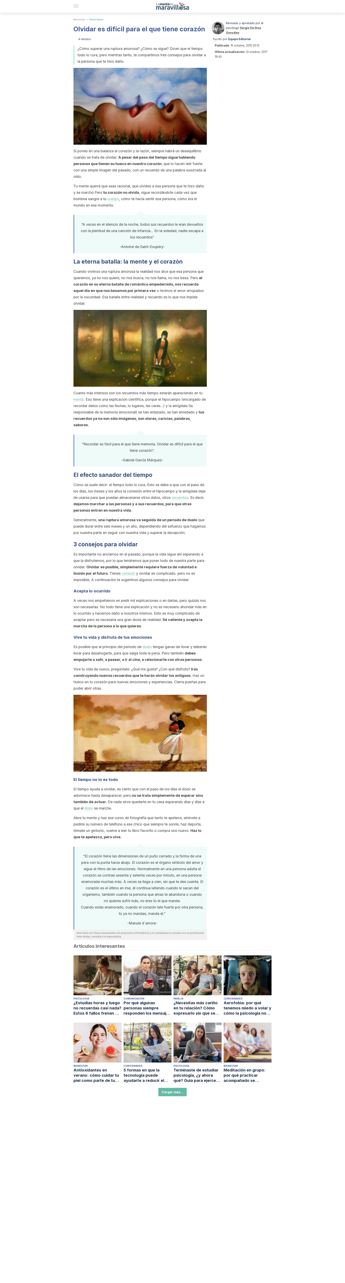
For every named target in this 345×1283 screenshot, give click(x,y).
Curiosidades (233, 998)
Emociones (96, 19)
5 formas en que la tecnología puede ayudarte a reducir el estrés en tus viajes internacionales (144, 1075)
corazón (129, 573)
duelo (147, 647)
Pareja (178, 998)
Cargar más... (172, 1092)
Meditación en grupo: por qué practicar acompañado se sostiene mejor (245, 1075)
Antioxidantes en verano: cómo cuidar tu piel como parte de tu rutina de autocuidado (96, 1075)
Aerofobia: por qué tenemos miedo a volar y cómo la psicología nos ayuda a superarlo (247, 1008)
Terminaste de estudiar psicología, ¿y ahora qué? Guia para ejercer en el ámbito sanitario (195, 1075)
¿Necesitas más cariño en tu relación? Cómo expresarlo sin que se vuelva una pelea (195, 1008)
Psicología (81, 998)
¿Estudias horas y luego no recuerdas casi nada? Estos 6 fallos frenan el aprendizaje (97, 1008)
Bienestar (79, 19)
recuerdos (180, 497)
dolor (88, 808)
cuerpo (113, 199)
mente (78, 399)
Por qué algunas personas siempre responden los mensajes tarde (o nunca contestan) (147, 1008)
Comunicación (134, 998)
